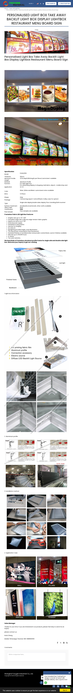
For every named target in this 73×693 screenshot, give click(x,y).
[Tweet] (60, 642)
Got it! (65, 690)
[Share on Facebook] (57, 642)
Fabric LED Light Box (14, 8)
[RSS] (67, 642)
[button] (40, 3)
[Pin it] (63, 642)
